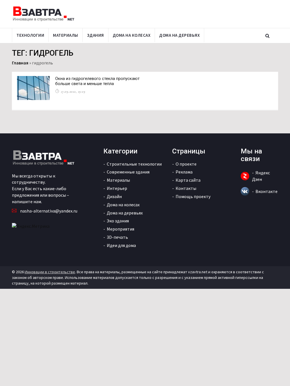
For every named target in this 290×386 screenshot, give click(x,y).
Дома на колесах (132, 35)
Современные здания (128, 172)
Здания (95, 35)
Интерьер (117, 188)
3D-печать (117, 237)
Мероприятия (120, 229)
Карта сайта (188, 180)
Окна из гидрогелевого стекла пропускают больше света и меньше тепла (97, 81)
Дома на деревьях (179, 35)
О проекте (186, 164)
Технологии (30, 35)
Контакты (186, 188)
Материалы (65, 35)
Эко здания (118, 221)
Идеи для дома (121, 245)
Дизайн (114, 196)
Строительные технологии (134, 164)
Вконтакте (266, 191)
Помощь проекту (193, 196)
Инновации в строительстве (50, 271)
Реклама (184, 172)
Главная (20, 63)
